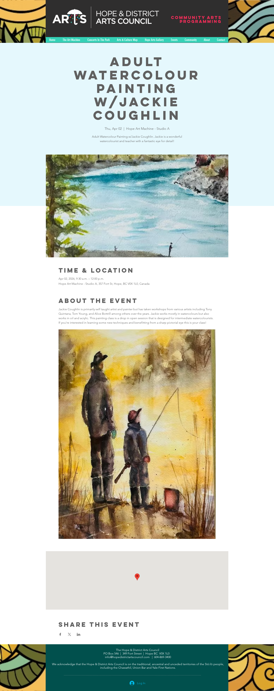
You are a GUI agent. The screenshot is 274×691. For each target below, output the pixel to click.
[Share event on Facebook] (60, 634)
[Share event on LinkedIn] (78, 634)
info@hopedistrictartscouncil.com (127, 657)
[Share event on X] (69, 634)
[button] (98, 40)
